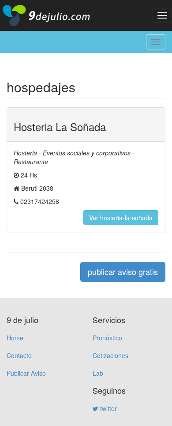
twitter (107, 408)
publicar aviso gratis (123, 271)
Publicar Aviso (26, 373)
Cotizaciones (110, 355)
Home (15, 337)
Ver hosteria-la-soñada (121, 217)
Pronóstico (107, 337)
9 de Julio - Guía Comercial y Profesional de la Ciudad (53, 15)
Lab (98, 373)
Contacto (19, 355)
